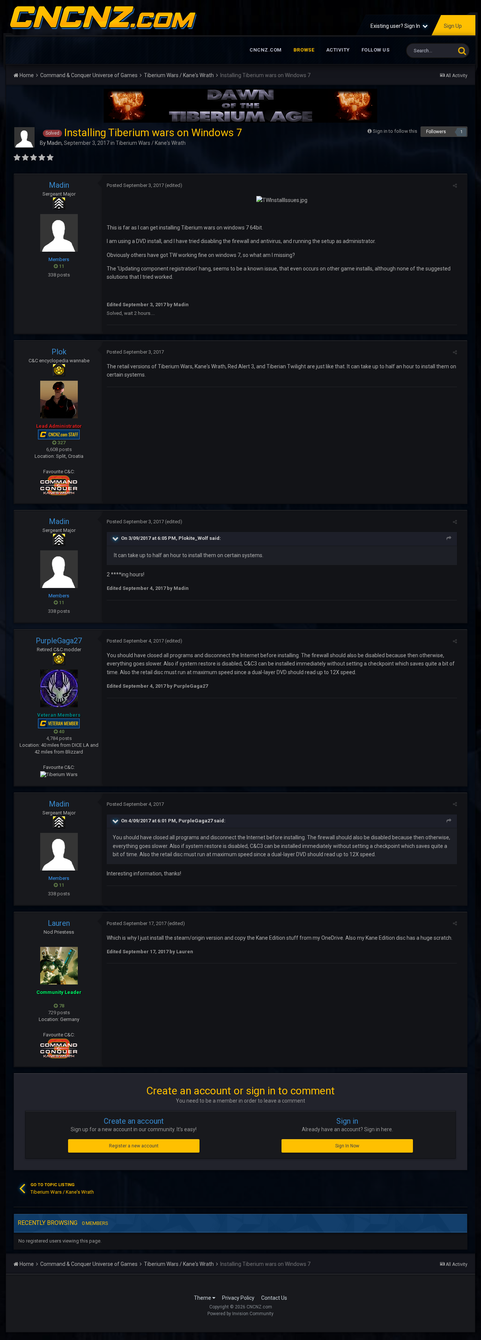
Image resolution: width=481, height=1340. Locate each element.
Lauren (59, 923)
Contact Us (274, 1298)
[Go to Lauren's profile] (59, 965)
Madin (54, 143)
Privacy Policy (238, 1298)
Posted (135, 185)
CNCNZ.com (266, 50)
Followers (436, 131)
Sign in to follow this (395, 131)
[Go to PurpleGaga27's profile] (59, 688)
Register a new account (134, 1146)
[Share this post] (455, 185)
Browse (304, 50)
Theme (203, 1298)
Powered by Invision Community (240, 1313)
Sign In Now (347, 1146)
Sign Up (453, 26)
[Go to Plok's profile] (59, 399)
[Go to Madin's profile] (24, 137)
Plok (59, 351)
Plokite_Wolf (193, 538)
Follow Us (376, 50)
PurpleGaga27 (59, 640)
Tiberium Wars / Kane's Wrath (151, 143)
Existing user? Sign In (396, 26)
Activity (338, 50)
